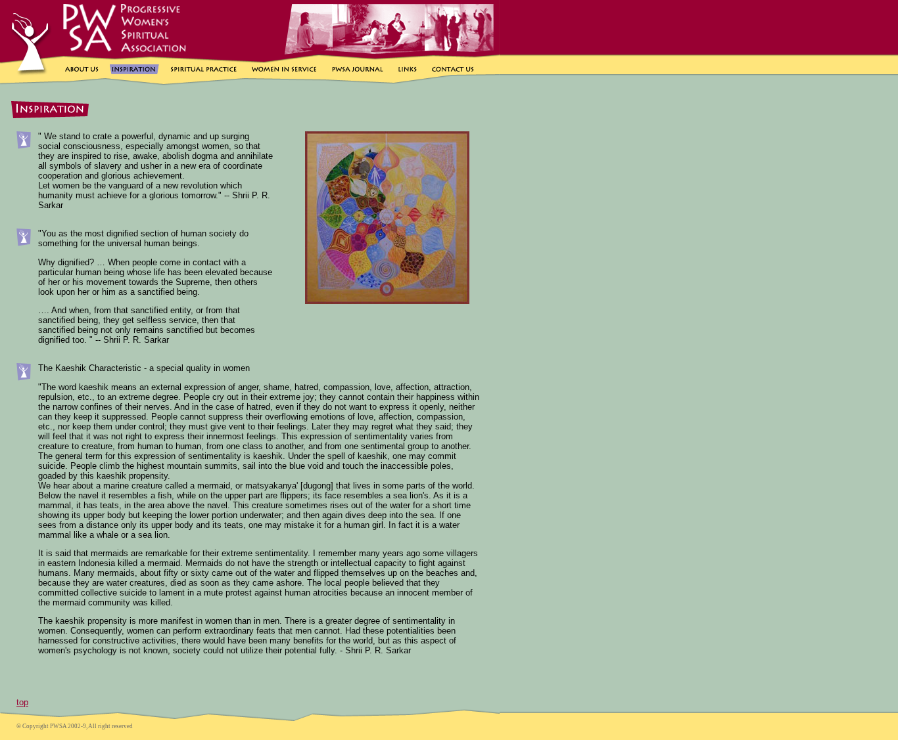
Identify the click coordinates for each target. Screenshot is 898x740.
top (22, 702)
